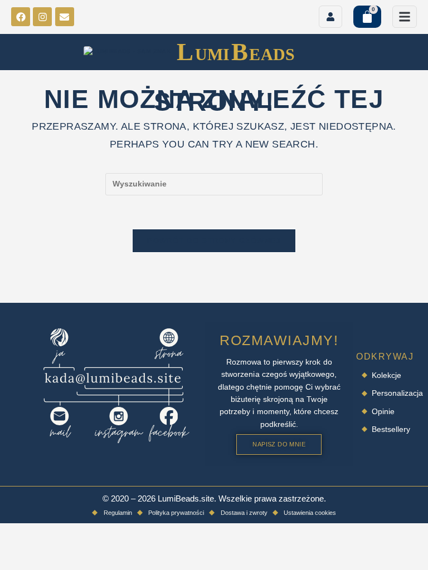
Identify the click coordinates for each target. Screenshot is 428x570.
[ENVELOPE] (64, 16)
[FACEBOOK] (20, 16)
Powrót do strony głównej (213, 241)
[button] (404, 17)
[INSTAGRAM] (42, 16)
